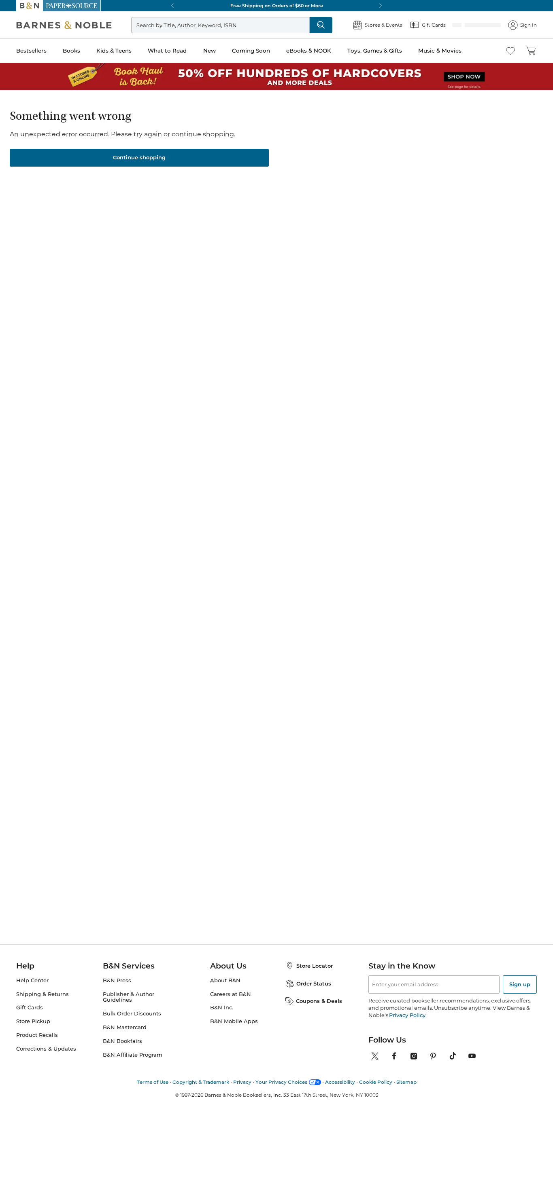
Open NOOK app (415, 37)
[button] (276, 598)
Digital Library (452, 285)
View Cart (529, 1148)
